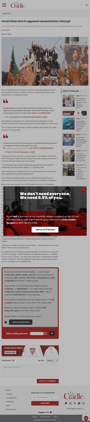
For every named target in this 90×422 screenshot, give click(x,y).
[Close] (83, 190)
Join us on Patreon (45, 229)
